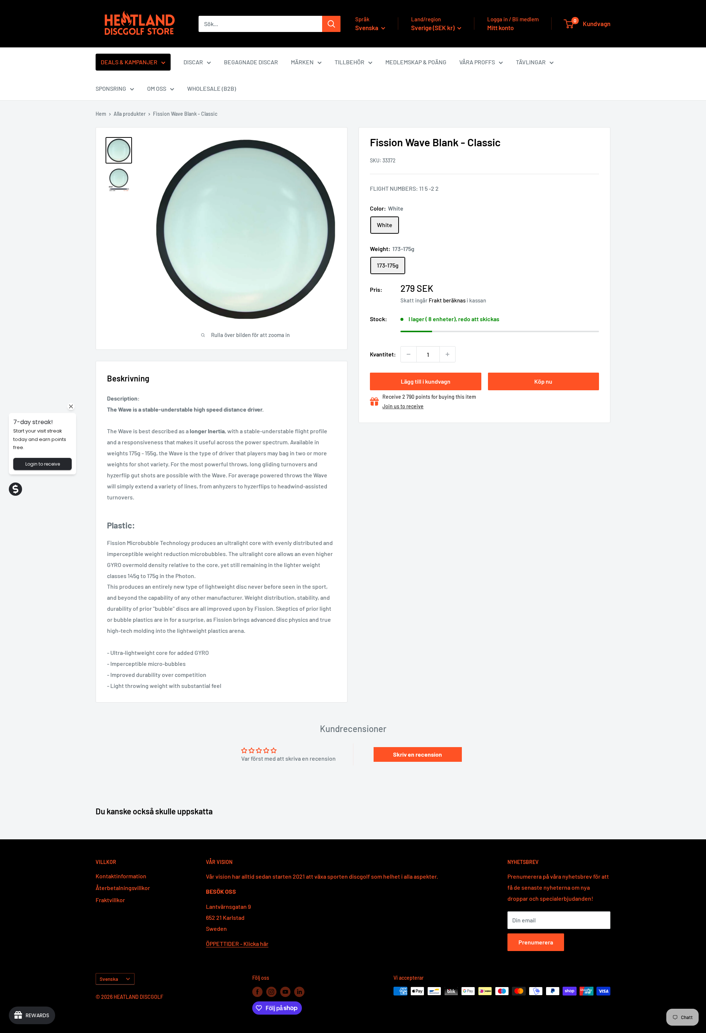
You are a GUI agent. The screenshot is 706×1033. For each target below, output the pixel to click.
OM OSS (156, 88)
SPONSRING (111, 88)
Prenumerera (535, 942)
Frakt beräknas (447, 300)
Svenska (109, 979)
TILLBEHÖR (349, 61)
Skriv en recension (417, 754)
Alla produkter (130, 114)
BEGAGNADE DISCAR (251, 61)
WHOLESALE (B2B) (211, 88)
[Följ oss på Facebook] (257, 992)
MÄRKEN (302, 61)
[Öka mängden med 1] (447, 354)
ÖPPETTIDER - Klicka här (237, 943)
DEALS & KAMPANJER (129, 61)
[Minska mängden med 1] (408, 354)
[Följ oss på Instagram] (271, 992)
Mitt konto (500, 27)
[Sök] (331, 24)
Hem (101, 114)
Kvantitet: (383, 354)
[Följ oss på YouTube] (285, 992)
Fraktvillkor (110, 899)
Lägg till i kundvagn (425, 381)
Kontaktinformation (121, 875)
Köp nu (543, 381)
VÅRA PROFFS (477, 61)
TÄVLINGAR (531, 61)
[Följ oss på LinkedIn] (299, 992)
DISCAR (193, 61)
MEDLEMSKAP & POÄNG (415, 61)
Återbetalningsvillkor (123, 887)
